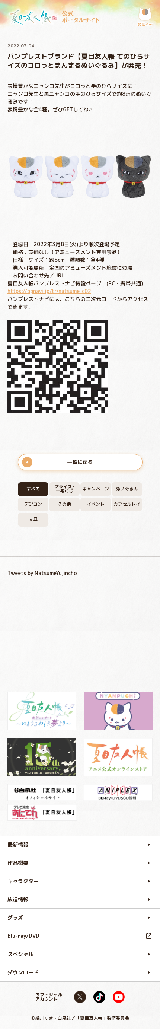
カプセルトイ (126, 504)
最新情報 (17, 844)
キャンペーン (95, 489)
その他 (64, 504)
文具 (33, 519)
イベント (96, 504)
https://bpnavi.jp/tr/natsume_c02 (49, 291)
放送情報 (17, 899)
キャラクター (23, 881)
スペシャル (20, 953)
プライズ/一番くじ (64, 488)
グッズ (15, 917)
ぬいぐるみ (127, 489)
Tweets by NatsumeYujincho (42, 573)
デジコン (33, 504)
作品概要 (17, 862)
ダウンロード (23, 972)
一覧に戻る (80, 462)
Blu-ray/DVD (23, 935)
